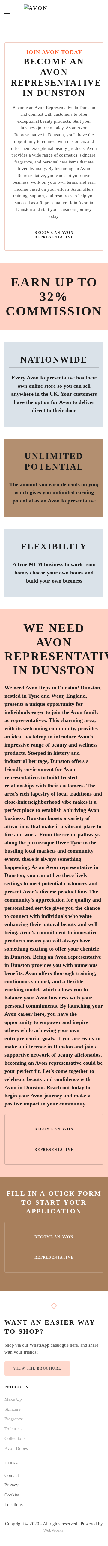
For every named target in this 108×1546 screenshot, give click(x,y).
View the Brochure (37, 1368)
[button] (7, 15)
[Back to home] (54, 15)
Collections (15, 1438)
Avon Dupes (16, 1448)
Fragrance (13, 1418)
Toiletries (13, 1428)
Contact (11, 1475)
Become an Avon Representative (54, 235)
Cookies (12, 1495)
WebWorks (53, 1530)
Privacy (11, 1485)
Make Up (13, 1399)
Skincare (12, 1409)
